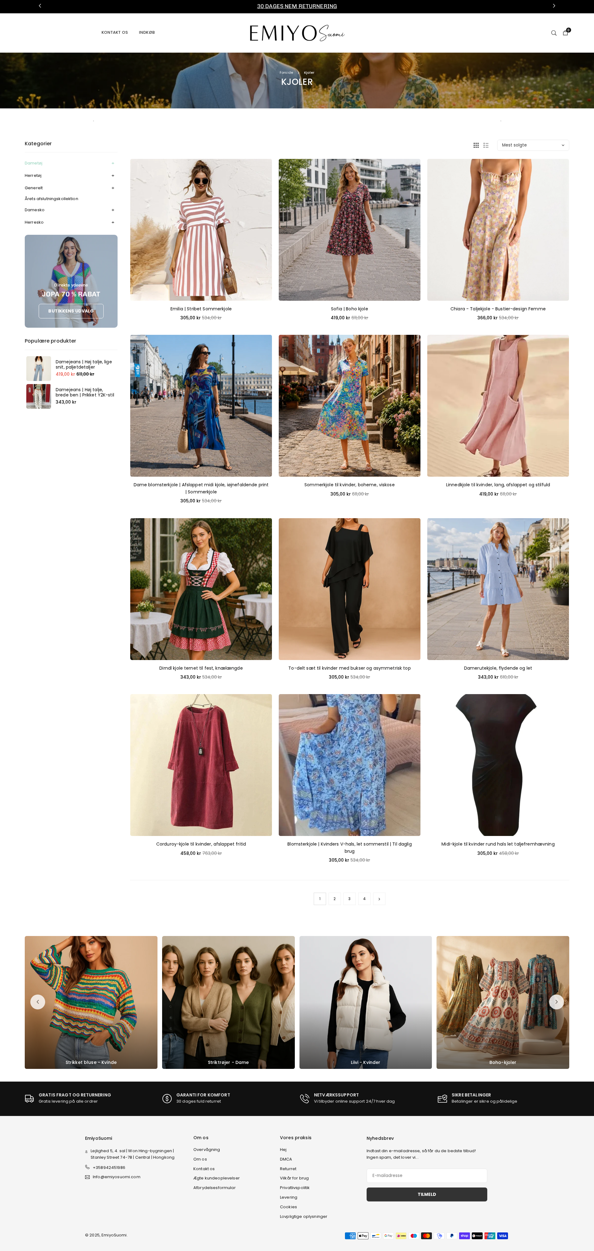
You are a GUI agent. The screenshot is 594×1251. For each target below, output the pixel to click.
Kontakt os (114, 32)
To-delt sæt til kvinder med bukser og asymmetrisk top (349, 668)
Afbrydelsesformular (214, 1188)
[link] (297, 6)
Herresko (34, 222)
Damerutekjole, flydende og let (498, 668)
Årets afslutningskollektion (51, 199)
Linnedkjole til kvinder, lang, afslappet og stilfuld (498, 485)
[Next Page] (379, 899)
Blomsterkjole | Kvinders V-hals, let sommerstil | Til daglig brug (349, 847)
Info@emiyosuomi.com (116, 1177)
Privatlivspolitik (295, 1188)
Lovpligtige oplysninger (303, 1216)
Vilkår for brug (294, 1178)
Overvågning (206, 1150)
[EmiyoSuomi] (297, 32)
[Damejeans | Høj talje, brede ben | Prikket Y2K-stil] (38, 396)
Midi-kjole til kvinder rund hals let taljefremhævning (497, 844)
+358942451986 (109, 1167)
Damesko (35, 210)
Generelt (34, 188)
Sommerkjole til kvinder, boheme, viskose (349, 485)
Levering (288, 1197)
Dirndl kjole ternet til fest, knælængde (201, 668)
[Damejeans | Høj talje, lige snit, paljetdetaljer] (38, 368)
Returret (288, 1169)
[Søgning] (554, 32)
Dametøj (33, 163)
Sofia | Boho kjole (349, 309)
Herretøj (33, 175)
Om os (200, 1159)
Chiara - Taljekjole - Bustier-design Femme (498, 309)
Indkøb (147, 32)
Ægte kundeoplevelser (216, 1178)
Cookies (288, 1207)
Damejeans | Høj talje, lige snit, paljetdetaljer (84, 364)
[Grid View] (476, 145)
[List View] (486, 145)
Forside (286, 72)
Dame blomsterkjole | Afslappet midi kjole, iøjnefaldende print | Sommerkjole (201, 488)
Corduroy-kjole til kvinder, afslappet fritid (201, 844)
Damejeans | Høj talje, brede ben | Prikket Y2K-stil (85, 392)
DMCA (286, 1159)
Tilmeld (427, 1194)
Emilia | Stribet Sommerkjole (201, 309)
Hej (283, 1150)
